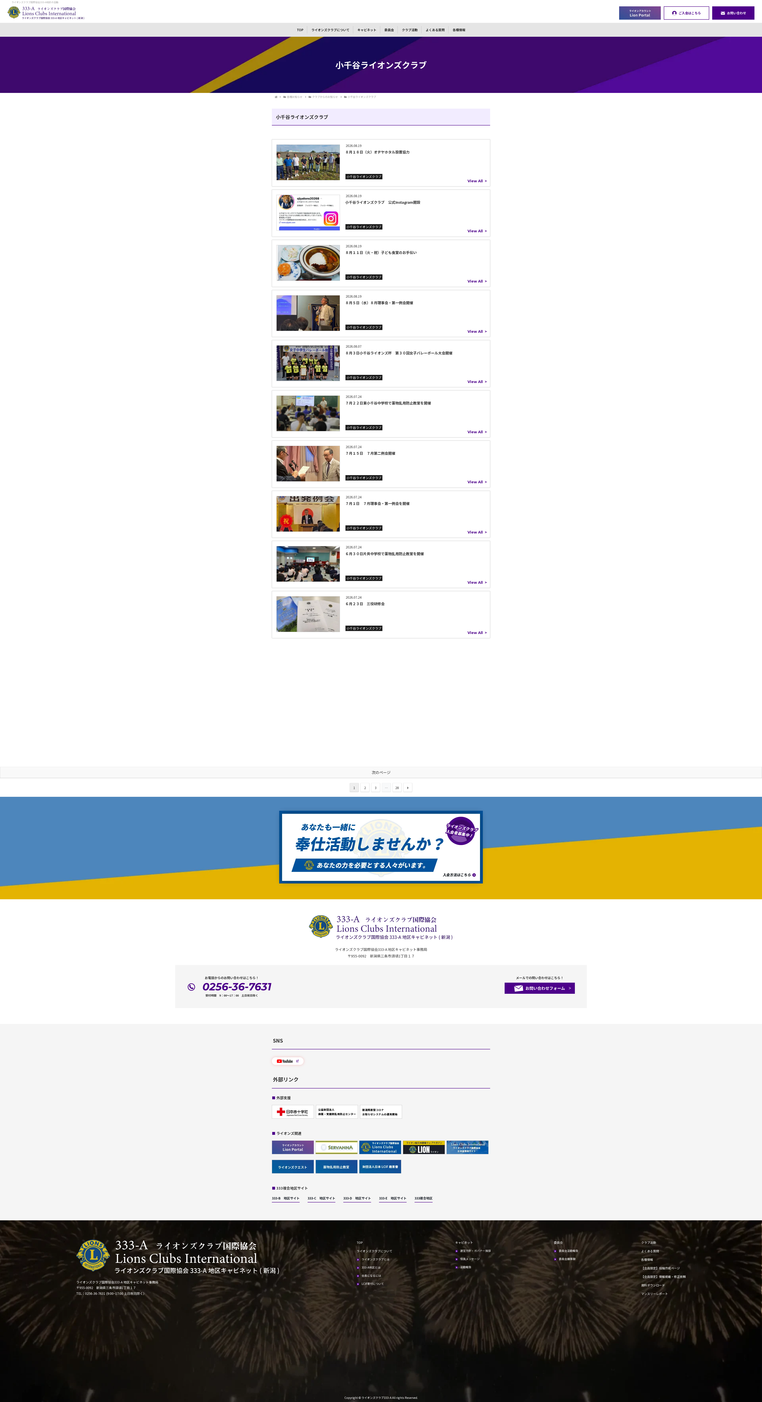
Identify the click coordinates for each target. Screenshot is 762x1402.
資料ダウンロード (653, 1285)
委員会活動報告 (568, 1251)
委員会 (389, 29)
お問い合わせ (736, 13)
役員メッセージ (470, 1259)
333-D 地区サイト (357, 1198)
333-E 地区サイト (393, 1198)
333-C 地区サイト (321, 1198)
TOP (300, 29)
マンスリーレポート (654, 1294)
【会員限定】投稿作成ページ (660, 1268)
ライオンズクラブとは (375, 1259)
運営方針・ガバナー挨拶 (475, 1251)
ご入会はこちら (690, 13)
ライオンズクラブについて (330, 29)
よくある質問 (435, 29)
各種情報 (459, 29)
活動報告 (465, 1267)
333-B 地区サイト (286, 1198)
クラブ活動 (410, 29)
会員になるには (371, 1276)
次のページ (381, 772)
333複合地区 (424, 1198)
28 (397, 787)
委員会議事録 (567, 1259)
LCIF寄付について (373, 1284)
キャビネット (366, 29)
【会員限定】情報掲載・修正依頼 (663, 1277)
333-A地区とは (371, 1267)
